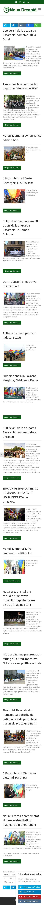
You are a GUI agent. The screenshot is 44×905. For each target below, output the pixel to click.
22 (5, 878)
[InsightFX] (22, 10)
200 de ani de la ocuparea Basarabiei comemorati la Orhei (19, 35)
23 (11, 878)
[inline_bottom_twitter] (6, 887)
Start (6, 875)
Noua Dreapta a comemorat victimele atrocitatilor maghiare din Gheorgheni (21, 820)
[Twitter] (20, 2)
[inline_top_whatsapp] (37, 25)
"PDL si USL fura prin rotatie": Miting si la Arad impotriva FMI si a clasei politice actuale (22, 659)
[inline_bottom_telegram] (14, 887)
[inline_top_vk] (22, 25)
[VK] (28, 2)
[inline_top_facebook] (30, 25)
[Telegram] (16, 2)
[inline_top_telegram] (14, 25)
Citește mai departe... (11, 73)
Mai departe (8, 882)
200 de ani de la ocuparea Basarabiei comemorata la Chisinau (20, 432)
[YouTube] (24, 2)
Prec (13, 875)
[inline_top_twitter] (6, 25)
